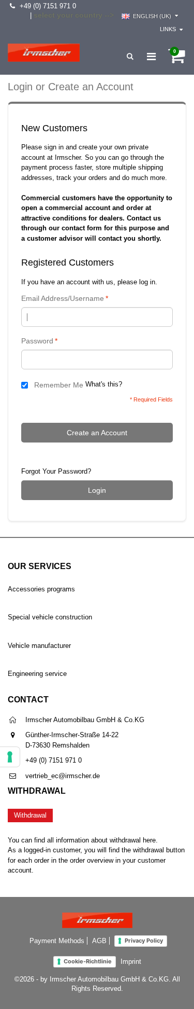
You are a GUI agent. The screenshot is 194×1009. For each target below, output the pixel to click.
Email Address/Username (62, 298)
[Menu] (151, 56)
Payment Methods (56, 941)
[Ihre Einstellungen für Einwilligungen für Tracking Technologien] (10, 757)
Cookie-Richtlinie (88, 961)
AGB (99, 941)
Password (37, 340)
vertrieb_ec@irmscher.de (62, 776)
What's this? (103, 385)
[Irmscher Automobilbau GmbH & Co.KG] (43, 53)
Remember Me (58, 385)
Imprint (131, 961)
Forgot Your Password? (56, 471)
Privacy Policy (144, 940)
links (168, 29)
